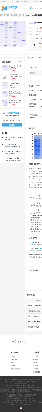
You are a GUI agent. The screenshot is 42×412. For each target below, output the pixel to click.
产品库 (13, 356)
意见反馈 (21, 341)
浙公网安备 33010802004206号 (15, 381)
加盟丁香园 (36, 372)
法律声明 (35, 366)
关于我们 (35, 356)
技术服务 (6, 15)
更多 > (20, 62)
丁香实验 (13, 362)
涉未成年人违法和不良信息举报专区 (21, 404)
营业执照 (7, 386)
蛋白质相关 (14, 15)
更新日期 (31, 38)
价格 (30, 28)
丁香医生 (33, 1)
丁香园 (11, 1)
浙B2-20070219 (4, 379)
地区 (30, 31)
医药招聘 (25, 1)
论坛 (17, 1)
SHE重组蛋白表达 (34, 311)
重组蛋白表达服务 (34, 316)
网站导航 (35, 369)
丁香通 (4, 1)
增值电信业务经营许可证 (18, 386)
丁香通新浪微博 (15, 369)
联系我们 (35, 359)
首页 (1, 15)
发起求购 (12, 125)
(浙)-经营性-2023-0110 (35, 379)
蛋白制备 (21, 15)
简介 (30, 35)
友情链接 (35, 362)
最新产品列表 (15, 359)
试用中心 (13, 366)
